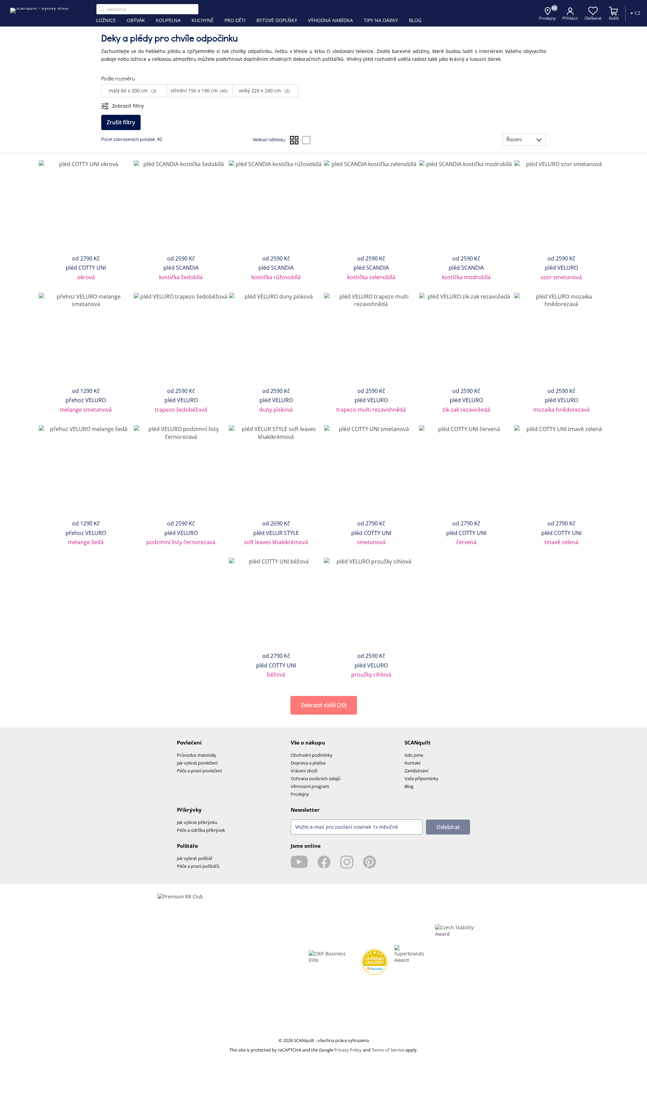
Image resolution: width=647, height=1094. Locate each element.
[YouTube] (299, 862)
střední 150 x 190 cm (194, 90)
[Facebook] (324, 862)
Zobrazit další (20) (323, 705)
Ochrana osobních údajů (315, 778)
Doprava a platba (308, 763)
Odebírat (448, 827)
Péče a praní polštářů (198, 866)
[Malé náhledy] (294, 140)
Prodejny (300, 794)
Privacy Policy (348, 1050)
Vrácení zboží (304, 771)
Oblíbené (593, 18)
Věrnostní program (310, 786)
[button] (46, 207)
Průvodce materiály (196, 755)
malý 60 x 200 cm (128, 90)
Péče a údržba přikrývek (201, 830)
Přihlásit (570, 18)
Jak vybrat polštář (194, 858)
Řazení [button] (514, 139)
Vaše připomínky (421, 778)
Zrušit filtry (121, 122)
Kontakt (413, 763)
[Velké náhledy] (306, 140)
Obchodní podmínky (312, 755)
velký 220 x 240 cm (260, 90)
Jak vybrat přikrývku (197, 822)
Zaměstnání (416, 771)
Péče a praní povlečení (199, 771)
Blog (409, 786)
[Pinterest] (369, 862)
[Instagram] (346, 862)
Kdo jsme (414, 755)
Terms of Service (388, 1050)
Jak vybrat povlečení (197, 763)
